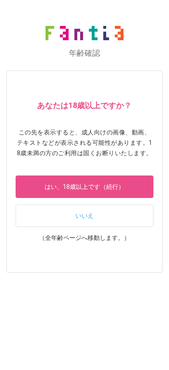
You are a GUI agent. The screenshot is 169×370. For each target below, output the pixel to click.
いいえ (84, 215)
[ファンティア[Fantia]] (85, 33)
